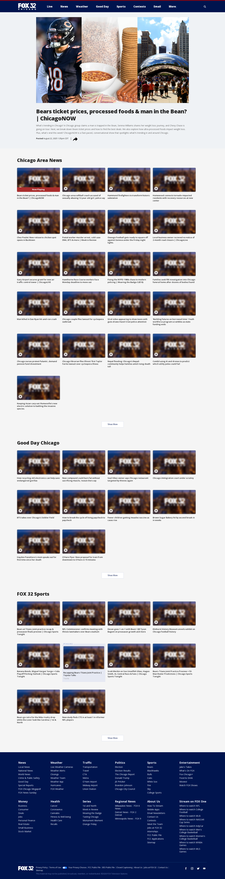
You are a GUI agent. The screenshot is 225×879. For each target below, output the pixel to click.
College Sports (154, 792)
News (22, 762)
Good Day (23, 781)
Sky (149, 788)
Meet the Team (155, 824)
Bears (150, 766)
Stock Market (24, 831)
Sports (151, 762)
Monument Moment (93, 820)
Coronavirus (56, 809)
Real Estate (23, 824)
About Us (153, 801)
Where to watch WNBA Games (190, 844)
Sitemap (151, 842)
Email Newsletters (156, 813)
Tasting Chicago (91, 816)
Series (87, 801)
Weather (56, 762)
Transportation (90, 766)
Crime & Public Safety (29, 777)
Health (55, 801)
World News (24, 774)
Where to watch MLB (190, 815)
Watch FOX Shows (188, 785)
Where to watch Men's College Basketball (190, 831)
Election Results (123, 770)
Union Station (89, 788)
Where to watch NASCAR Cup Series (191, 821)
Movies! (183, 781)
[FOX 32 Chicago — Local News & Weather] (28, 6)
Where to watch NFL (189, 805)
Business (22, 805)
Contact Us (152, 816)
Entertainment (189, 762)
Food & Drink (186, 777)
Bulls (149, 774)
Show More (113, 424)
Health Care (56, 820)
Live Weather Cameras (62, 766)
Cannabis (55, 813)
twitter (198, 868)
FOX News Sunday (27, 792)
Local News (24, 766)
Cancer (54, 805)
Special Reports (26, 785)
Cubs (149, 777)
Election (119, 766)
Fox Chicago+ (186, 774)
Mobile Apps (153, 809)
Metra (86, 777)
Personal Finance (26, 820)
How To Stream (155, 805)
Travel (86, 770)
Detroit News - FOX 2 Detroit (125, 813)
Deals (21, 813)
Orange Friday (90, 824)
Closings (55, 774)
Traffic (87, 762)
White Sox (152, 781)
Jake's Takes (185, 766)
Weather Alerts (58, 770)
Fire (149, 785)
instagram (192, 868)
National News (25, 770)
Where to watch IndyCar (191, 825)
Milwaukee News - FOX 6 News (127, 807)
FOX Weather (57, 788)
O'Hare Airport (90, 781)
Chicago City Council (125, 788)
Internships (152, 831)
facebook (186, 868)
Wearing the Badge (92, 813)
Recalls (54, 824)
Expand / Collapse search (205, 6)
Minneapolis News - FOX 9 (128, 818)
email (204, 868)
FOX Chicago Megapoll (29, 788)
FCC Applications (155, 838)
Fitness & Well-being (61, 816)
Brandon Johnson (123, 785)
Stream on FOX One (192, 801)
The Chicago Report (125, 774)
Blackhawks (153, 770)
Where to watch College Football (191, 811)
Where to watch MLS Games (189, 850)
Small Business (25, 827)
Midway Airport (90, 785)
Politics (120, 762)
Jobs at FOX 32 (154, 827)
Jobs (20, 816)
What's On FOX (186, 770)
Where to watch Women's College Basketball (192, 837)
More (172, 6)
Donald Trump (122, 777)
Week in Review (90, 809)
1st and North (89, 805)
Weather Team (58, 777)
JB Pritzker (120, 781)
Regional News (125, 801)
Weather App (57, 781)
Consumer (23, 809)
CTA (85, 774)
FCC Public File (154, 835)
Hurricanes (56, 785)
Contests (151, 820)
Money (23, 801)
